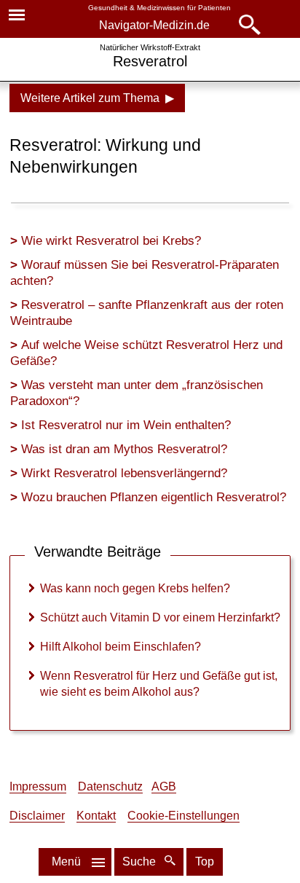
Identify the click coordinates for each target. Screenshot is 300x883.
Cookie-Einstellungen (183, 815)
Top (204, 861)
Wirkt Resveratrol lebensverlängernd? (124, 473)
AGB (163, 786)
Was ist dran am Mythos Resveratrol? (124, 449)
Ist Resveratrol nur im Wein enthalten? (126, 425)
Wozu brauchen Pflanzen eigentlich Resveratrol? (153, 497)
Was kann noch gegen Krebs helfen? (135, 588)
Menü (66, 861)
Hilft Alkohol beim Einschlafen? (120, 646)
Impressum (37, 786)
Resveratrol (150, 61)
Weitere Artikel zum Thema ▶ (97, 98)
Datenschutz (110, 786)
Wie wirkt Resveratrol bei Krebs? (111, 241)
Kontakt (96, 815)
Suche (140, 861)
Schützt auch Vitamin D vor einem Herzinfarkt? (160, 617)
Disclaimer (37, 815)
